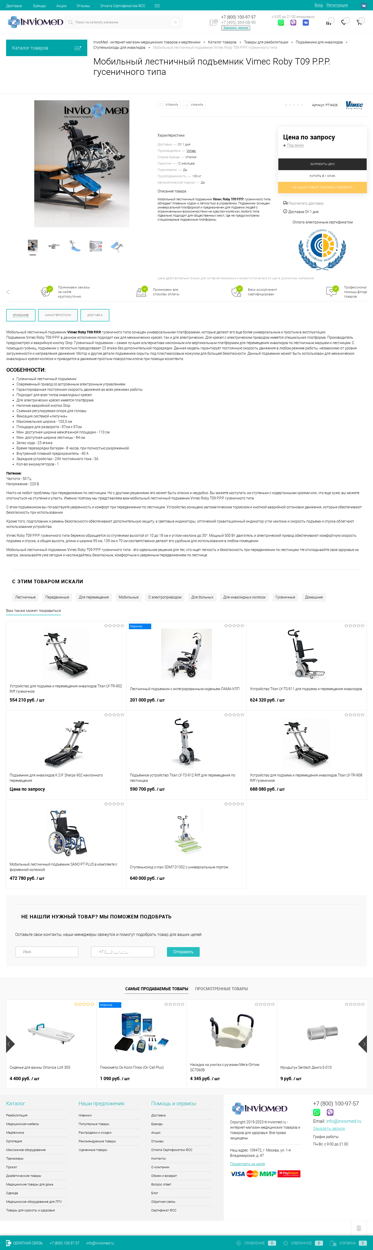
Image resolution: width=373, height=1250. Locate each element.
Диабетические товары (23, 1176)
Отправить (183, 952)
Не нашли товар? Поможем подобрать (322, 187)
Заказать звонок (235, 28)
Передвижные (57, 597)
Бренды (39, 6)
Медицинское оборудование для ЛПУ (34, 1202)
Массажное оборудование (26, 1150)
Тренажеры (15, 1158)
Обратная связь (163, 1202)
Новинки (85, 1115)
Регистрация (337, 5)
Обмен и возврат (164, 1176)
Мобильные (129, 597)
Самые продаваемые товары (156, 989)
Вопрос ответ (161, 1184)
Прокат (11, 1167)
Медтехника (15, 1132)
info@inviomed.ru (343, 1121)
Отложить (172, 105)
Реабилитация (16, 1115)
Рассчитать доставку (306, 203)
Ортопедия (14, 1141)
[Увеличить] (81, 163)
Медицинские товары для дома (29, 1184)
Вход (319, 5)
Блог (154, 1193)
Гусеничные (285, 597)
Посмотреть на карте (247, 1164)
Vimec (191, 151)
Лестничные (25, 597)
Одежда (12, 1193)
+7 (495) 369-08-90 (238, 22)
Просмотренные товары (221, 989)
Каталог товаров (30, 48)
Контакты (158, 1158)
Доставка (14, 6)
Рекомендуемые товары (97, 1141)
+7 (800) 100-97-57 (238, 17)
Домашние (314, 597)
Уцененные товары (93, 1150)
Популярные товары (94, 1124)
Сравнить (197, 105)
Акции (61, 6)
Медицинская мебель (22, 1124)
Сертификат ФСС (163, 1210)
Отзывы (83, 6)
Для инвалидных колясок (244, 597)
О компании (160, 1167)
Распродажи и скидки (95, 1132)
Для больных (202, 597)
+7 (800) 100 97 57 (64, 1243)
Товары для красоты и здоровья (30, 1210)
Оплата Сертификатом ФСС (122, 6)
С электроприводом (164, 597)
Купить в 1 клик (322, 176)
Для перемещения (94, 597)
